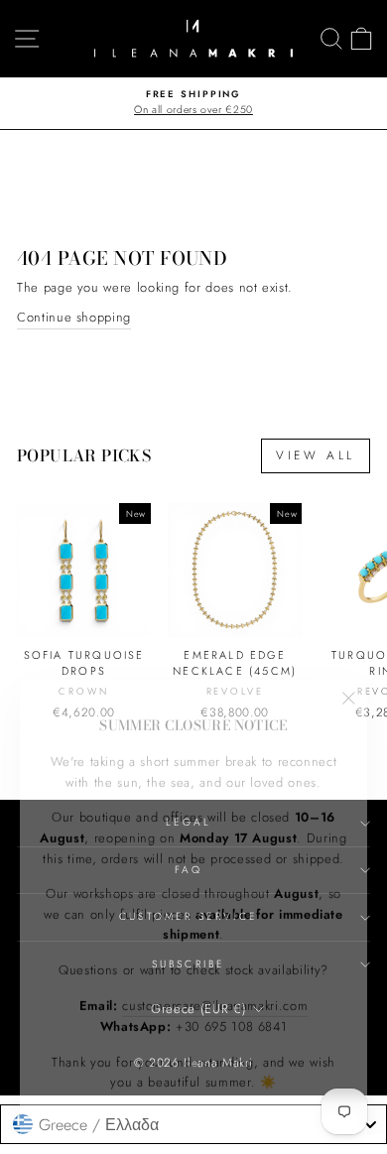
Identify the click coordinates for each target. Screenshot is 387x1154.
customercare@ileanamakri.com (215, 993)
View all (315, 455)
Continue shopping (74, 317)
